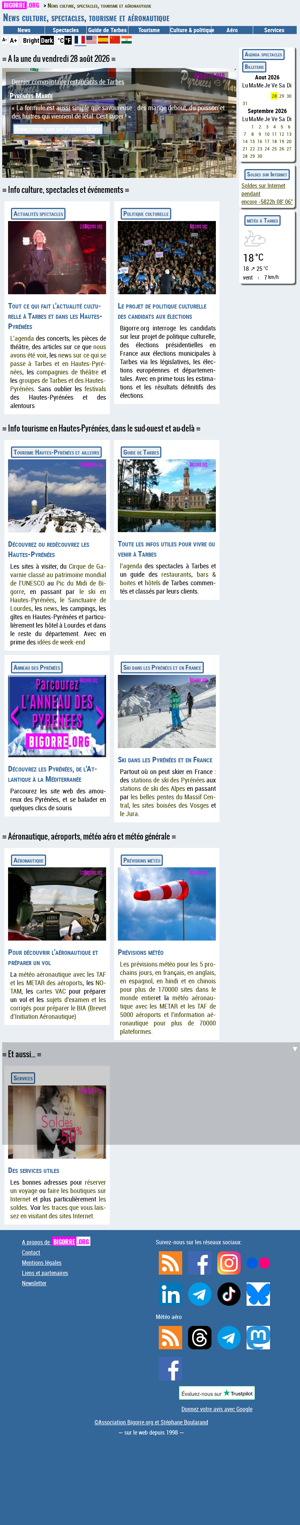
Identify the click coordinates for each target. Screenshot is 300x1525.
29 (281, 96)
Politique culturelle (146, 213)
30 (289, 96)
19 (281, 141)
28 (274, 96)
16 (259, 141)
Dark (47, 40)
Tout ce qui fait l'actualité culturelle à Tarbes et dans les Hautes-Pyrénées (55, 315)
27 (289, 148)
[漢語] (115, 41)
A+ (13, 40)
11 (274, 134)
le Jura (129, 814)
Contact (31, 1252)
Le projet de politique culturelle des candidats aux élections (162, 310)
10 (267, 134)
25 (274, 148)
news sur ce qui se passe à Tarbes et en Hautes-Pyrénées (58, 363)
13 (289, 134)
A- (4, 39)
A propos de (55, 1242)
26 (281, 148)
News (24, 30)
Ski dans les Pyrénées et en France (162, 667)
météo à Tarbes (262, 220)
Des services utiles (33, 1170)
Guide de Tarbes (141, 452)
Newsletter (34, 1283)
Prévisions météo (141, 860)
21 (245, 148)
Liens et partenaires (45, 1273)
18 (274, 141)
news (50, 608)
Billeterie (254, 67)
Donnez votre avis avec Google (216, 1409)
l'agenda (131, 566)
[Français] (80, 42)
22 (252, 148)
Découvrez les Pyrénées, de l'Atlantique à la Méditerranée (52, 773)
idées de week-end (61, 642)
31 (245, 103)
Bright (31, 40)
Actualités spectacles (38, 213)
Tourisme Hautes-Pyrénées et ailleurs (56, 452)
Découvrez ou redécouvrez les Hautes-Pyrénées (48, 549)
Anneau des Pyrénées (37, 667)
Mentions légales (41, 1263)
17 (267, 141)
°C (60, 40)
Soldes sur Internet (267, 174)
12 (281, 134)
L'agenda (22, 338)
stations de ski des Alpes (152, 788)
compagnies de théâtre (67, 372)
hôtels (153, 583)
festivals (95, 389)
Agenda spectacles (263, 54)
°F (68, 40)
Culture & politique (190, 30)
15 (252, 141)
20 (289, 141)
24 (267, 148)
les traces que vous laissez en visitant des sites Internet (58, 1211)
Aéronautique (29, 860)
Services (23, 1077)
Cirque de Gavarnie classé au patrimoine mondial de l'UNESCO (58, 574)
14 (245, 141)
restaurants (176, 574)
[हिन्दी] (126, 41)
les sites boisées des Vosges (170, 805)
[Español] (104, 41)
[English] (92, 41)
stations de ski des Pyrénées (168, 780)
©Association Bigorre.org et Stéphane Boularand (151, 1422)
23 (259, 148)
